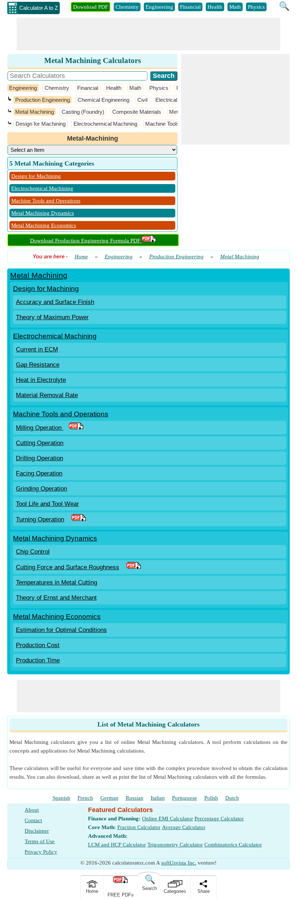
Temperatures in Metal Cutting (56, 582)
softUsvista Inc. (178, 863)
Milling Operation (39, 427)
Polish (211, 798)
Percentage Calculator (219, 818)
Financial (190, 7)
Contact (33, 820)
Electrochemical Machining (105, 124)
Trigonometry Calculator (175, 845)
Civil (142, 100)
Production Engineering (42, 100)
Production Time (38, 660)
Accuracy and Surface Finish (55, 302)
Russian (134, 798)
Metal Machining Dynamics (42, 213)
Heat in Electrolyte (41, 379)
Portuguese (184, 798)
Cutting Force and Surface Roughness (67, 567)
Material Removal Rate (47, 395)
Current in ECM (37, 349)
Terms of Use (40, 841)
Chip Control (33, 551)
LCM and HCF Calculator (117, 845)
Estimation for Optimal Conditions (61, 630)
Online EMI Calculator (167, 818)
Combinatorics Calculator (233, 845)
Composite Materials (136, 112)
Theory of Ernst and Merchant (56, 597)
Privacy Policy (41, 852)
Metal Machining (34, 112)
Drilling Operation (39, 458)
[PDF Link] (76, 427)
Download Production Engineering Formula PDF (86, 241)
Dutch (232, 798)
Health (215, 7)
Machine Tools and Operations (45, 201)
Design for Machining (41, 124)
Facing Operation (39, 473)
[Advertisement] (148, 34)
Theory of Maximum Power (52, 317)
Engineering (159, 7)
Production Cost (37, 645)
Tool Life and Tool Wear (47, 503)
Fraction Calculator (138, 827)
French (85, 798)
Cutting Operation (39, 443)
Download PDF (90, 7)
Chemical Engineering (103, 100)
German (109, 798)
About (32, 810)
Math (235, 7)
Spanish (61, 798)
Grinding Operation (41, 488)
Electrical (166, 100)
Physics (256, 7)
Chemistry (127, 7)
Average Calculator (183, 827)
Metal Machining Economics (43, 225)
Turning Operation (40, 519)
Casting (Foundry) (83, 112)
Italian (158, 798)
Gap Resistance (37, 364)
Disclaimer (37, 831)
